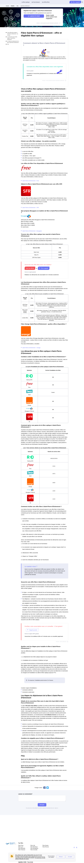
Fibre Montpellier (34, 848)
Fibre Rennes (45, 846)
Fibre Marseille (21, 848)
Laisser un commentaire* (25, 794)
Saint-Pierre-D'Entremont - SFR (30, 207)
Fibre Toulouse (21, 849)
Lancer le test (35, 16)
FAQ (8, 44)
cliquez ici (56, 808)
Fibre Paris (20, 845)
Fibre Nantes (45, 845)
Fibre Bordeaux (34, 846)
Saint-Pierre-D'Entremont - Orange (31, 347)
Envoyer (42, 804)
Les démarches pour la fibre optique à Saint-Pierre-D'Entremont (12, 38)
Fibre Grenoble (33, 849)
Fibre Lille (32, 845)
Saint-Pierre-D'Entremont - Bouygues (32, 231)
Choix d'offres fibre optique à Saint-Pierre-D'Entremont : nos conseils (12, 34)
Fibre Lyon (20, 846)
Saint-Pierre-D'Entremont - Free (30, 180)
